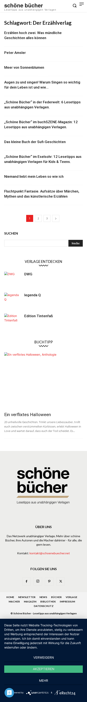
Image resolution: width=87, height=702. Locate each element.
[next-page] (55, 218)
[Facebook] (26, 581)
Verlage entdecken (43, 261)
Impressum (67, 601)
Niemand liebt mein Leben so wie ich (34, 176)
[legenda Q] (12, 301)
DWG (28, 274)
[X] (60, 581)
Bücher (56, 597)
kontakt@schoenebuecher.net (50, 553)
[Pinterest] (49, 581)
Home (10, 597)
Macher (14, 601)
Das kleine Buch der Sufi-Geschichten (35, 142)
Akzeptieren (43, 669)
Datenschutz (43, 606)
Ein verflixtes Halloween (27, 414)
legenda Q (32, 295)
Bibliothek (48, 601)
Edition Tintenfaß (38, 316)
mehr (43, 681)
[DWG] (12, 280)
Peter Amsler (15, 53)
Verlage (71, 597)
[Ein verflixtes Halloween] (43, 380)
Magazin (30, 601)
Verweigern (43, 658)
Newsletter (26, 597)
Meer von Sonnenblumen (24, 67)
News (43, 597)
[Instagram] (38, 581)
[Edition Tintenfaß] (12, 322)
